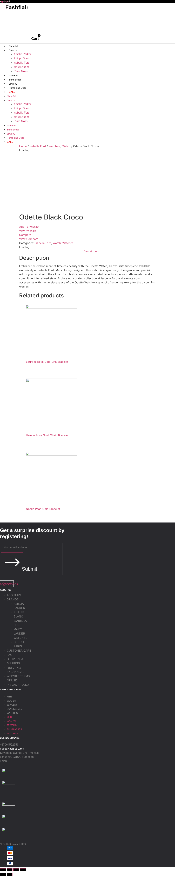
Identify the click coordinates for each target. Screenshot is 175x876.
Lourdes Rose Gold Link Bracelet (47, 361)
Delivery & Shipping (15, 661)
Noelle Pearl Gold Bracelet (43, 509)
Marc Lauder (21, 66)
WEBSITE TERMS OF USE (18, 678)
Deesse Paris (19, 644)
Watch (66, 146)
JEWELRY (12, 705)
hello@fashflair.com (12, 748)
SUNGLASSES (14, 709)
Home (23, 146)
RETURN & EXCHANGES (15, 669)
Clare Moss (21, 71)
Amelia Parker (22, 54)
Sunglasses (15, 79)
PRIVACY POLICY (18, 684)
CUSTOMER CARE (19, 650)
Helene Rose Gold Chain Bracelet (47, 435)
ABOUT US (14, 595)
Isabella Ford (22, 62)
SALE (12, 92)
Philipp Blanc (22, 58)
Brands (13, 50)
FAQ (9, 654)
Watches (13, 75)
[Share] (16, 869)
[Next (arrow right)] (9, 874)
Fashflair (16, 7)
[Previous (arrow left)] (3, 874)
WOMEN (11, 701)
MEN (9, 696)
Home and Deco (17, 87)
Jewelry (13, 83)
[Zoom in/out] (3, 869)
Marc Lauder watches (20, 633)
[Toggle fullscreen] (9, 869)
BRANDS (13, 599)
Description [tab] (91, 251)
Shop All (13, 46)
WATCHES (12, 713)
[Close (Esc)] (23, 869)
